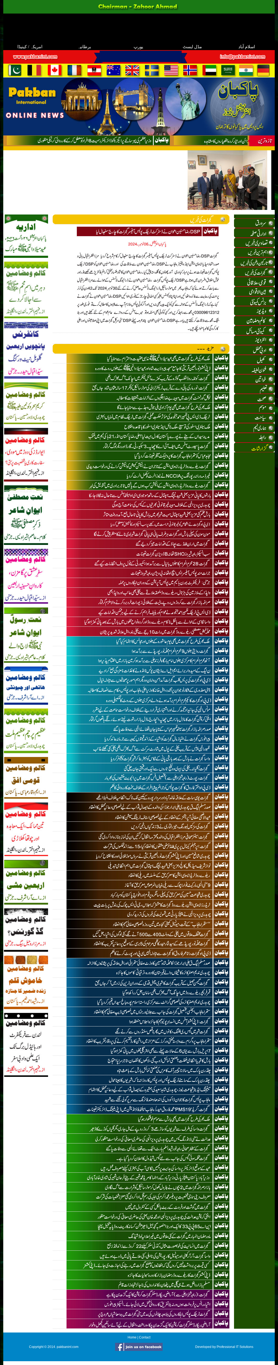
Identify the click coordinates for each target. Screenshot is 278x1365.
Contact (144, 1337)
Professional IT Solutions (235, 1347)
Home (132, 1337)
